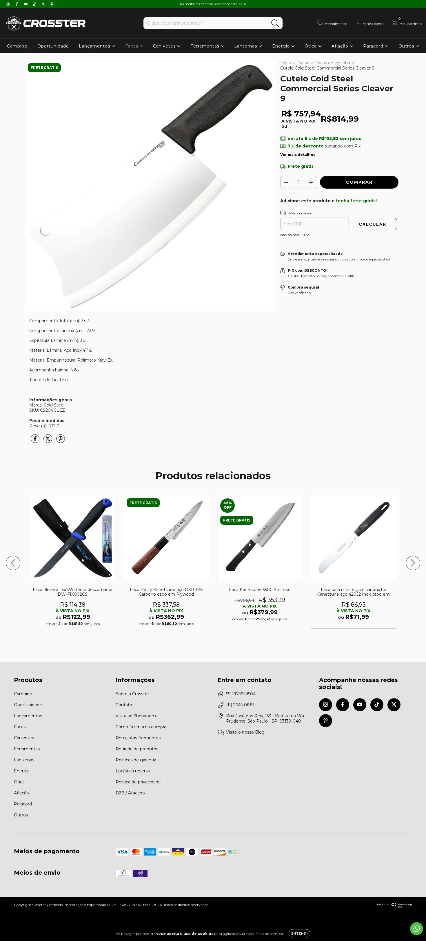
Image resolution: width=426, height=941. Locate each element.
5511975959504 (241, 693)
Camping (17, 46)
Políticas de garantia (136, 760)
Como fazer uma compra (141, 727)
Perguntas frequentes (138, 738)
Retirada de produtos (137, 749)
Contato (124, 704)
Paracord (374, 46)
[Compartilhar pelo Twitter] (48, 441)
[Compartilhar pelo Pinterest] (60, 441)
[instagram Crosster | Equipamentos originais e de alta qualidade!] (8, 4)
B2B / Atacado (130, 793)
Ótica (311, 46)
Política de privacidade (138, 782)
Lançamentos (95, 46)
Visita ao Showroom (136, 715)
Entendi (299, 933)
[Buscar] (275, 23)
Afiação (341, 46)
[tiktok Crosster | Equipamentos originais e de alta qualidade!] (35, 4)
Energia (281, 46)
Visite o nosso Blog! (245, 732)
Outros (407, 46)
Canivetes (165, 46)
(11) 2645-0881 (240, 704)
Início (285, 62)
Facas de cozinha (332, 62)
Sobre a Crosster (132, 693)
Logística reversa (133, 771)
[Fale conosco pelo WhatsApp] (416, 928)
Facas (132, 46)
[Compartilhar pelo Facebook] (36, 441)
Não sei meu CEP (294, 235)
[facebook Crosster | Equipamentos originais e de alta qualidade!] (17, 4)
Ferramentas (205, 46)
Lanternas (246, 46)
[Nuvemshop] (394, 906)
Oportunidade (53, 46)
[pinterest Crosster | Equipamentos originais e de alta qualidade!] (52, 4)
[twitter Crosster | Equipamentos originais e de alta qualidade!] (43, 4)
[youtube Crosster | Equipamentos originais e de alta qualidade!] (26, 4)
